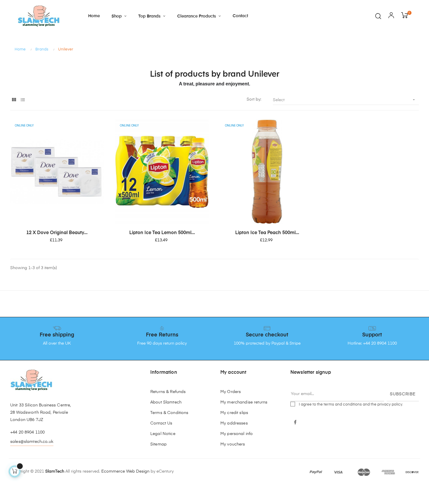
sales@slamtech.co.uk (31, 442)
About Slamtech (166, 402)
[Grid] (14, 100)
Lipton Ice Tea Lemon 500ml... (162, 233)
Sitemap (158, 444)
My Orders (230, 392)
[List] (22, 100)
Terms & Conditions (169, 413)
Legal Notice (162, 434)
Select (344, 99)
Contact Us (161, 423)
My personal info (236, 434)
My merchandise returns (243, 402)
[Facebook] (295, 422)
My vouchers (232, 444)
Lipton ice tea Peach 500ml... (267, 233)
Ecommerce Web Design (125, 471)
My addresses (234, 423)
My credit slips (234, 413)
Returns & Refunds (168, 392)
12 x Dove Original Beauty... (57, 233)
